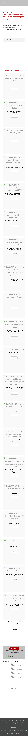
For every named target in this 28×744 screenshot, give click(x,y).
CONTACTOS (11, 720)
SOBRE (4, 720)
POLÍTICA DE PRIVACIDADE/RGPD (13, 723)
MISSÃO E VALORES (20, 720)
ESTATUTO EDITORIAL (10, 722)
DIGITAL (16, 733)
